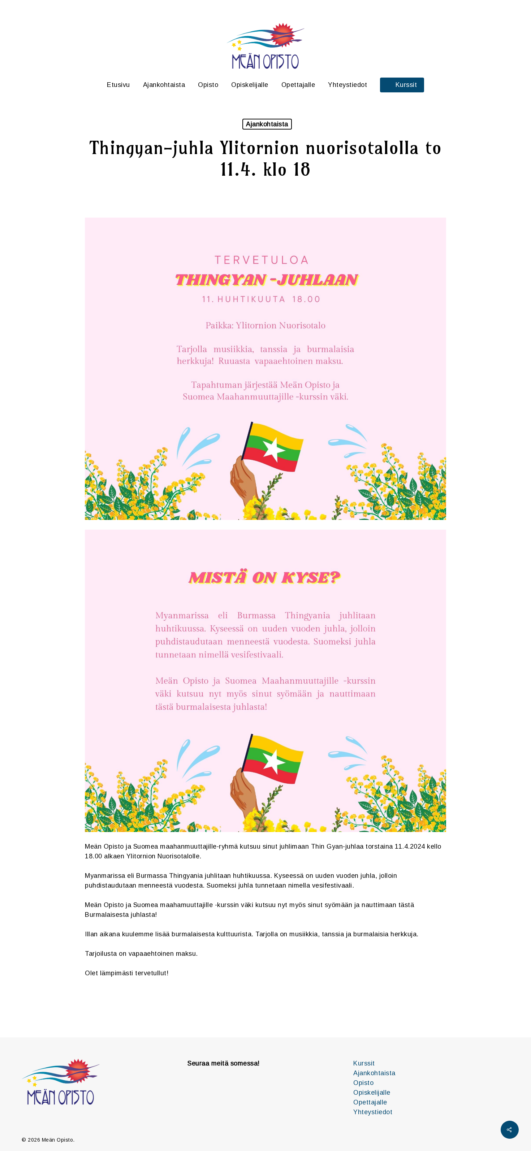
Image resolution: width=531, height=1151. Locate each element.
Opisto (363, 1082)
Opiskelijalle (371, 1092)
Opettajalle (370, 1102)
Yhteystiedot (372, 1112)
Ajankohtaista (267, 124)
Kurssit (364, 1063)
